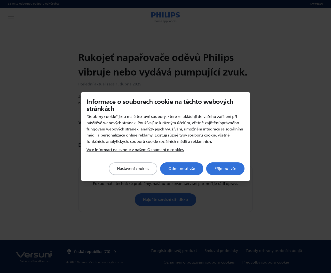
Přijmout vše (225, 169)
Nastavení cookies (133, 169)
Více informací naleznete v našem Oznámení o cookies (135, 149)
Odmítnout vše (181, 169)
